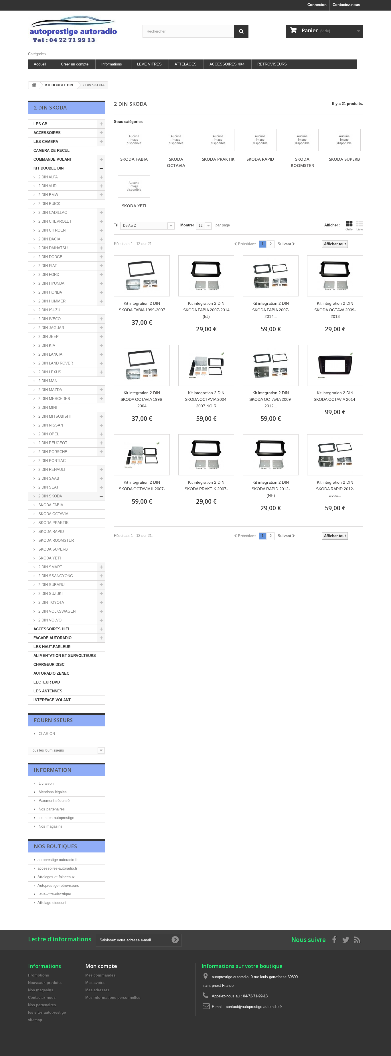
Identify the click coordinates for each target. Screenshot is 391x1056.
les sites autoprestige (55, 818)
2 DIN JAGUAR (50, 328)
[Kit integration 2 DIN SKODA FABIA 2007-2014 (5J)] (206, 276)
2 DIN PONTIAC (51, 461)
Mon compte (101, 966)
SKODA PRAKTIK (53, 523)
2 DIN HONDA (49, 292)
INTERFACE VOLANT (52, 700)
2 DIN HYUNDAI (51, 283)
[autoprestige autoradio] (81, 29)
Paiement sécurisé (53, 800)
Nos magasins (49, 826)
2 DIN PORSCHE (52, 452)
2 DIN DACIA (48, 239)
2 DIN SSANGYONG (55, 576)
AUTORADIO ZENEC (51, 673)
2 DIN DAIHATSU (52, 248)
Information (53, 769)
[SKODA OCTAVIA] (176, 140)
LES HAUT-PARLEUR (51, 647)
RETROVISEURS (272, 64)
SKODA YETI (49, 558)
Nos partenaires (51, 809)
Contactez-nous (346, 5)
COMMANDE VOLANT (52, 159)
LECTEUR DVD (46, 682)
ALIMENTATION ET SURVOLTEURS (64, 655)
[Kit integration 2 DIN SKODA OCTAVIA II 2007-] (142, 455)
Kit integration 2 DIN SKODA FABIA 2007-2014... (270, 310)
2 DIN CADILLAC (52, 212)
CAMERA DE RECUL (51, 150)
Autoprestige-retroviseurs (58, 885)
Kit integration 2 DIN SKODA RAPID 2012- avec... (335, 489)
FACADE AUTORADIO (52, 638)
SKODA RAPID (50, 531)
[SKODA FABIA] (134, 140)
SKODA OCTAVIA (52, 514)
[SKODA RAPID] (260, 140)
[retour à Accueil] (34, 85)
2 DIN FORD (48, 274)
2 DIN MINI (47, 407)
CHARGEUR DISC (48, 664)
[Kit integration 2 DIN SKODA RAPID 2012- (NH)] (271, 455)
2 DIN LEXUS (49, 372)
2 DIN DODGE (49, 257)
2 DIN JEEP (48, 336)
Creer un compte (74, 64)
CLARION (46, 734)
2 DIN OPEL (48, 434)
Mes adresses (97, 990)
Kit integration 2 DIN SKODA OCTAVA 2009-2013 (335, 310)
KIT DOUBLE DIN (48, 168)
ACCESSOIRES (47, 133)
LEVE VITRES (149, 64)
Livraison (45, 783)
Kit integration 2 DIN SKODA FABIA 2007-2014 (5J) (206, 310)
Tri (116, 225)
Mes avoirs (94, 983)
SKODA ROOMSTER (55, 540)
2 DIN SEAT (48, 487)
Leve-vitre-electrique (54, 894)
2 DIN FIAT (47, 266)
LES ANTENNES (47, 691)
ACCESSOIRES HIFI (51, 629)
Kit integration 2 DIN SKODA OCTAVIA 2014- (335, 396)
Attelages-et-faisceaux (56, 877)
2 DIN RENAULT (51, 469)
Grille (349, 229)
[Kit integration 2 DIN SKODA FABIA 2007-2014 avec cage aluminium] (271, 276)
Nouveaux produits (45, 983)
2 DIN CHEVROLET (54, 221)
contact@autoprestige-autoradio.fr (254, 1007)
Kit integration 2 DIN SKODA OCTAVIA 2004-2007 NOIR (206, 399)
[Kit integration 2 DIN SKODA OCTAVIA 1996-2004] (142, 365)
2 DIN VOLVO (49, 620)
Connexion (317, 5)
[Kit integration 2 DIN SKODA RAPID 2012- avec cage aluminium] (335, 455)
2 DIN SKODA (49, 496)
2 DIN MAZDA (49, 390)
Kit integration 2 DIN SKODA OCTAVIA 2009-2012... (270, 399)
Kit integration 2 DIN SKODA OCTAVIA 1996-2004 (142, 399)
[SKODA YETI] (134, 186)
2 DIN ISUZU (48, 310)
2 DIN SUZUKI (50, 593)
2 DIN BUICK (48, 204)
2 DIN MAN (47, 381)
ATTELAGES (186, 64)
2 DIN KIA (46, 345)
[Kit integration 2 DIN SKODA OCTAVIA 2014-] (335, 365)
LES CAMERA (45, 142)
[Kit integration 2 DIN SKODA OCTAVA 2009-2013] (335, 276)
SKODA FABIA (50, 505)
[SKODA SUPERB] (344, 140)
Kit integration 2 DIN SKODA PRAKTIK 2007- (206, 485)
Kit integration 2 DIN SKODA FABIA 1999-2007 (142, 306)
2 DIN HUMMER (51, 301)
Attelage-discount (51, 902)
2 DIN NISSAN (50, 425)
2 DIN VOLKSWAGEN (56, 611)
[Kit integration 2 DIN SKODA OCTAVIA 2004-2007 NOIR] (206, 365)
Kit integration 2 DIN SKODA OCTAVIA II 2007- (142, 485)
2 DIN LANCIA (49, 354)
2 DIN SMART (49, 567)
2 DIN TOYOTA (50, 602)
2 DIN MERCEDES (53, 399)
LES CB (40, 124)
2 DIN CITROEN (51, 230)
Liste (359, 229)
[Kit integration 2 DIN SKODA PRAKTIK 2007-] (206, 455)
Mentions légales (52, 792)
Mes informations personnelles (112, 997)
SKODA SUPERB (52, 549)
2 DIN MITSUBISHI (54, 416)
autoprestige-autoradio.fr (57, 860)
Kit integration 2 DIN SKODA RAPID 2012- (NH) (271, 489)
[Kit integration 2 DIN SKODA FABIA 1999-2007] (142, 276)
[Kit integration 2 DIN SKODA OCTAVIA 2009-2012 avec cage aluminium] (271, 365)
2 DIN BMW (47, 195)
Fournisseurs (53, 720)
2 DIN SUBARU (50, 585)
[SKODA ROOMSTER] (302, 140)
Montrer (187, 225)
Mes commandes (100, 975)
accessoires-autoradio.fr (57, 868)
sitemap (35, 1020)
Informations (111, 64)
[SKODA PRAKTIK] (218, 140)
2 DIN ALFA (47, 177)
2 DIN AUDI (47, 186)
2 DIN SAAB (48, 478)
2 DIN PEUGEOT (52, 443)
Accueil (40, 64)
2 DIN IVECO (49, 319)
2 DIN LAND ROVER (55, 363)
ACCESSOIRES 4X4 (227, 64)
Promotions (38, 975)
